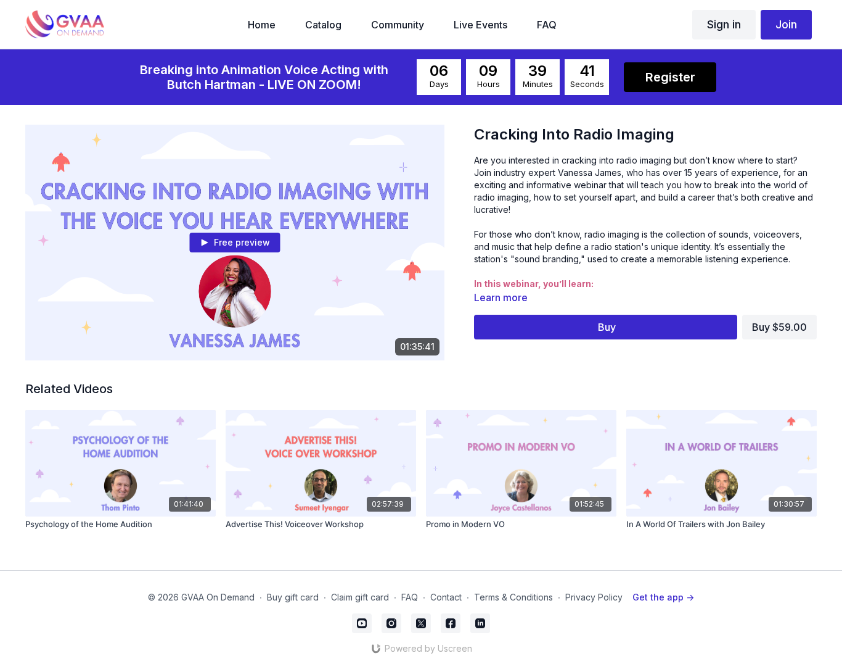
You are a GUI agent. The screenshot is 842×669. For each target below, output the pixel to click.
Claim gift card (360, 597)
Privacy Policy (594, 597)
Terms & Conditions (513, 597)
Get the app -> (663, 597)
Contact (446, 597)
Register (670, 77)
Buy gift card (293, 597)
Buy (607, 327)
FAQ (409, 597)
